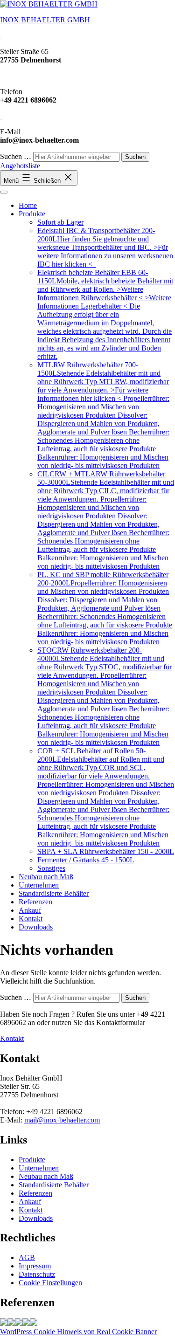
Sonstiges (51, 868)
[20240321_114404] (26, 1323)
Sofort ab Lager (60, 222)
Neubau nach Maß (46, 877)
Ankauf (30, 910)
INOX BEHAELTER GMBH (45, 20)
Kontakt (30, 919)
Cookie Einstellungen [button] (50, 1283)
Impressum (35, 1266)
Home (28, 205)
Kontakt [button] (12, 1038)
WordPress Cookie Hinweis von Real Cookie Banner (78, 1332)
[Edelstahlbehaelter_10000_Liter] (11, 1323)
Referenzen (35, 902)
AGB (27, 1257)
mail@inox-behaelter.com (62, 1120)
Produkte (32, 214)
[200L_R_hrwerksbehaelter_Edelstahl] (3, 1323)
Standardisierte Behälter (54, 893)
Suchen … (15, 156)
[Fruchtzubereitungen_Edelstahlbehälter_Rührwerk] (33, 1323)
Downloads (36, 927)
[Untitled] (18, 1323)
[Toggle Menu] (3, 192)
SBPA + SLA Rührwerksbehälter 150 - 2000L (105, 851)
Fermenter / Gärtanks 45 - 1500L (85, 860)
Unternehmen (39, 885)
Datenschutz (37, 1274)
